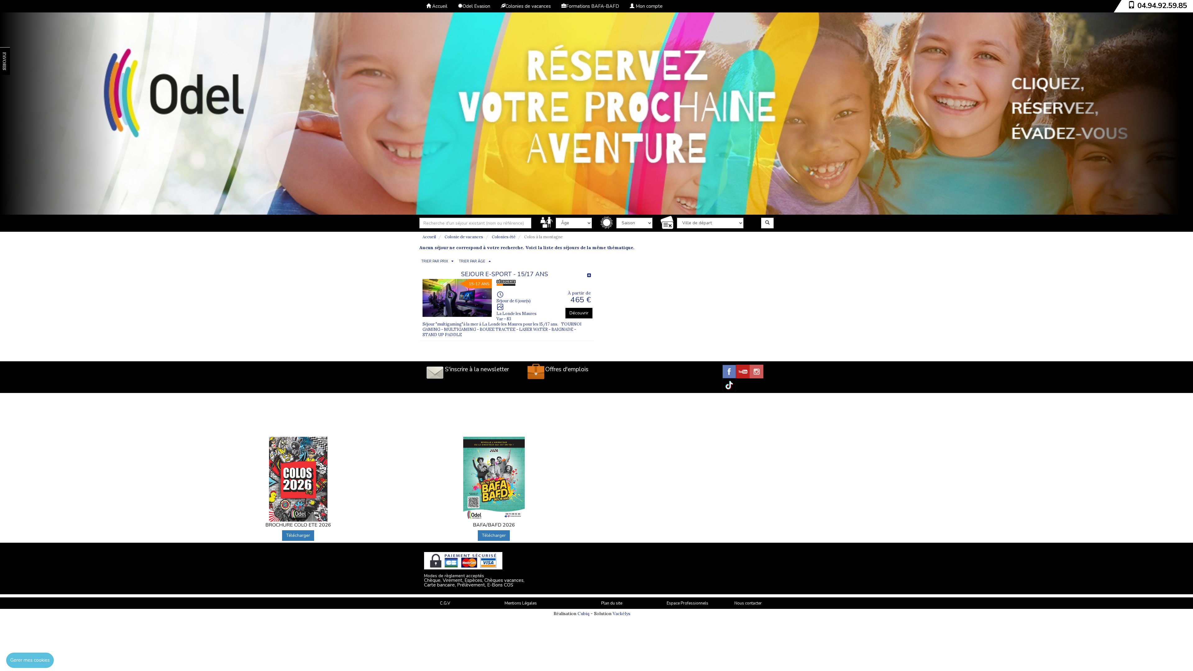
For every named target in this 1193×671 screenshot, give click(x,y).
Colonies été (503, 237)
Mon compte (648, 6)
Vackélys (621, 613)
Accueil (439, 6)
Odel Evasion (476, 6)
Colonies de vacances (528, 6)
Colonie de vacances (464, 237)
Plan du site (611, 603)
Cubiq (583, 613)
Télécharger (298, 535)
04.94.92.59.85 (1162, 6)
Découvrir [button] (578, 313)
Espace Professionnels (687, 603)
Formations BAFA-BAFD (592, 6)
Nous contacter (748, 603)
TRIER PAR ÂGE (472, 261)
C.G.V (445, 603)
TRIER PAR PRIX (434, 261)
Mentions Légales (521, 603)
